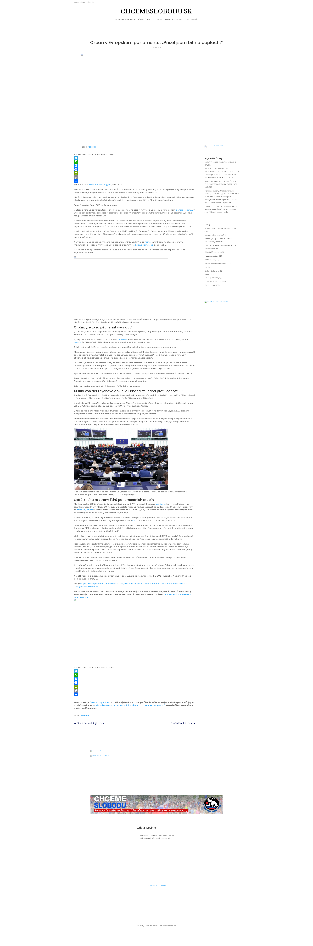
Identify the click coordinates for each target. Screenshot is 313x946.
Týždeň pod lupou (213, 281)
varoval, (78, 342)
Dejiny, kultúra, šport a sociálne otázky (220, 228)
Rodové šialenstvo (212, 271)
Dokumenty (152, 885)
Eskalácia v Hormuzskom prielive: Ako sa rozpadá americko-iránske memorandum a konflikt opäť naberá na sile (221, 209)
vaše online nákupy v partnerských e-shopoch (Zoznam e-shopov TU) (129, 705)
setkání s (160, 504)
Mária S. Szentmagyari (100, 184)
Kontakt (163, 885)
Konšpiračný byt (213, 277)
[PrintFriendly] (135, 173)
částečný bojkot (85, 510)
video (159, 19)
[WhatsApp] (135, 162)
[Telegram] (135, 158)
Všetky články (144, 19)
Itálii (134, 520)
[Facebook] (135, 169)
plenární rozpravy (184, 210)
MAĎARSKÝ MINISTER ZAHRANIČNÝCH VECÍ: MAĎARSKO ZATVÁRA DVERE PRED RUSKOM (221, 184)
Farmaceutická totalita (214, 235)
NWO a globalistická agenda (216, 263)
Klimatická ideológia (213, 252)
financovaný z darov (100, 702)
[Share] (135, 181)
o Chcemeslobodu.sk (125, 19)
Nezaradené (210, 260)
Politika (92, 146)
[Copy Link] (135, 177)
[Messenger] (135, 166)
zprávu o (123, 339)
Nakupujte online (173, 19)
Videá (207, 275)
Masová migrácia (211, 256)
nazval (148, 242)
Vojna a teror (210, 285)
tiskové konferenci (144, 245)
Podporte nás (191, 19)
